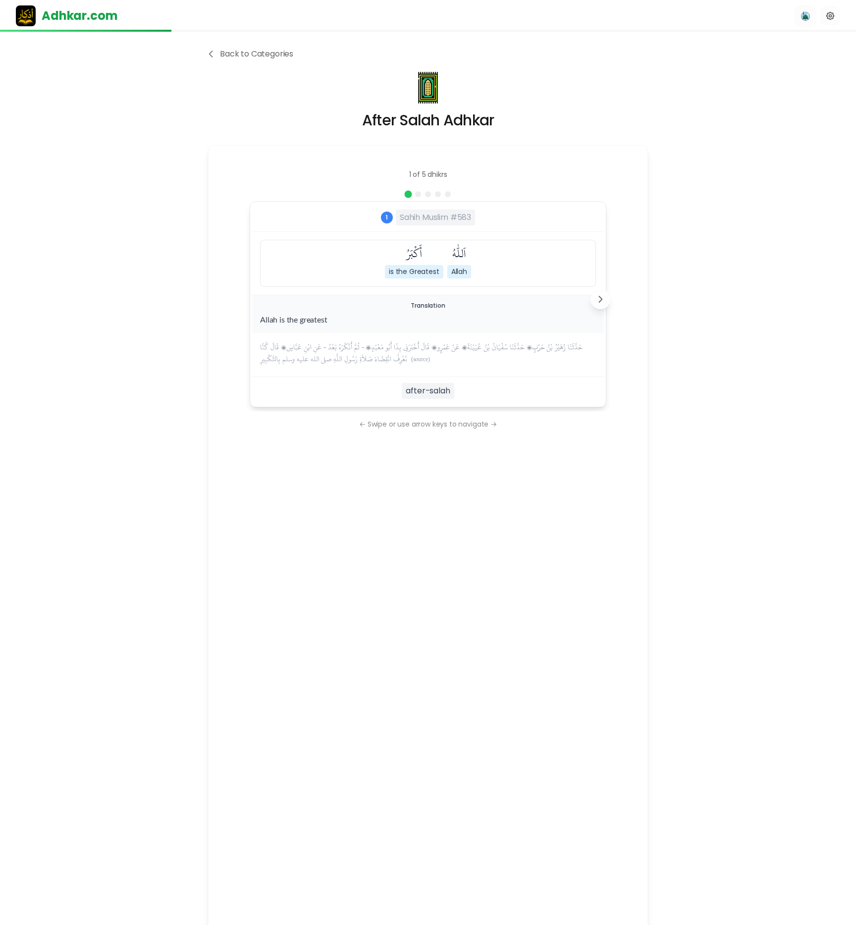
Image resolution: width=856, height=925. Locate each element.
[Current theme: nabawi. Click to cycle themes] (805, 16)
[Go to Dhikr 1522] (438, 194)
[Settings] (830, 16)
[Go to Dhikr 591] (418, 194)
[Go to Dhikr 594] (448, 194)
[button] (459, 261)
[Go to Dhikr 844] (428, 194)
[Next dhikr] (600, 299)
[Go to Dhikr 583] (408, 194)
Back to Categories (256, 53)
